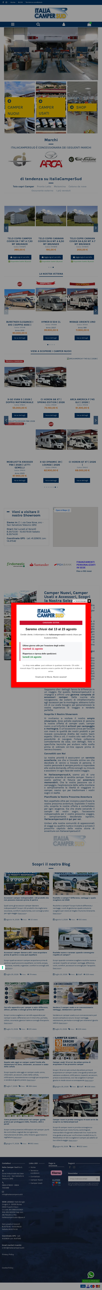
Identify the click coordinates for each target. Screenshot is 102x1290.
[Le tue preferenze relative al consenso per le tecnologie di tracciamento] (2, 967)
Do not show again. (81, 601)
